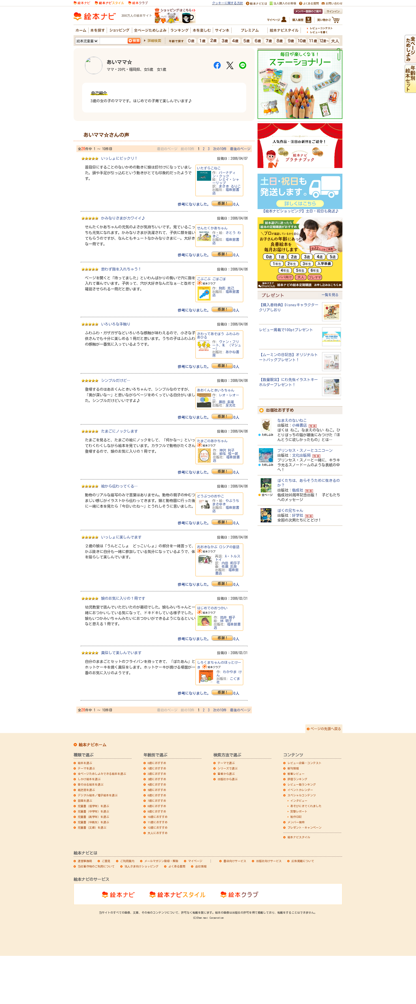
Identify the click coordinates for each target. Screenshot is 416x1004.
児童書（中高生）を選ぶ (93, 822)
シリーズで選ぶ (227, 768)
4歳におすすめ (157, 784)
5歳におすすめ (157, 789)
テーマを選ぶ (86, 768)
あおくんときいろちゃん (215, 390)
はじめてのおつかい (212, 608)
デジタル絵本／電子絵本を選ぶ (97, 795)
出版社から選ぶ (227, 779)
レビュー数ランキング (302, 784)
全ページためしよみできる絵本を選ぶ (102, 773)
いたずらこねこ (209, 168)
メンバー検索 (296, 822)
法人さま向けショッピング (141, 866)
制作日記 (296, 816)
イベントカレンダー (300, 789)
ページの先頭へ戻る (325, 728)
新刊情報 (293, 768)
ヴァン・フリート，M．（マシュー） (226, 345)
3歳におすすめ (157, 779)
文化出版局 (301, 455)
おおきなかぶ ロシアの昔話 (218, 546)
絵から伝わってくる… (119, 486)
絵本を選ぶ (85, 762)
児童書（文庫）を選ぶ (92, 827)
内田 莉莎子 (231, 563)
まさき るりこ (230, 186)
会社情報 (201, 866)
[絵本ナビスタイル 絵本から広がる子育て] (109, 2)
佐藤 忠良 (229, 566)
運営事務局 (85, 861)
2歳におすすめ (157, 773)
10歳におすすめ (158, 816)
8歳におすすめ (157, 806)
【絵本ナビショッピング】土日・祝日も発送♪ (300, 211)
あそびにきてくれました (305, 806)
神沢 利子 (227, 450)
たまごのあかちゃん (212, 441)
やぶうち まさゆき (225, 502)
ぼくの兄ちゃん (290, 510)
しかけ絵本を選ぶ (89, 779)
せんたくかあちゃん (212, 228)
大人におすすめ (158, 832)
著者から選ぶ (226, 773)
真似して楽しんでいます (121, 653)
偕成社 (297, 490)
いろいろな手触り (115, 324)
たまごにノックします (119, 431)
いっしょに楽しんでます (121, 537)
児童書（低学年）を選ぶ (93, 806)
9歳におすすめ (157, 811)
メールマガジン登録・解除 (161, 861)
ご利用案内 (127, 861)
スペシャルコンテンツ (302, 795)
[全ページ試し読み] (410, 60)
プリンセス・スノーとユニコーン (305, 450)
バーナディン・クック (224, 174)
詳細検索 (154, 40)
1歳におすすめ (157, 768)
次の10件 (220, 148)
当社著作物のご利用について (96, 866)
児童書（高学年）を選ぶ (93, 816)
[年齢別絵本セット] (410, 90)
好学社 (297, 515)
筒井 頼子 (227, 617)
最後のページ (240, 148)
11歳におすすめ (158, 822)
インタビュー (298, 800)
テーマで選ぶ (226, 762)
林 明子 (226, 620)
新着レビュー (296, 773)
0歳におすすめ (157, 762)
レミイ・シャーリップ (225, 181)
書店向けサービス (235, 861)
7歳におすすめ (157, 800)
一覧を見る (329, 294)
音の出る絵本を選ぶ (90, 784)
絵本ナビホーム (92, 745)
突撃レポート (298, 811)
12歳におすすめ (158, 827)
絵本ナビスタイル (299, 837)
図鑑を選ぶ (85, 800)
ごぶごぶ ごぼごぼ (211, 278)
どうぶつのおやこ (210, 496)
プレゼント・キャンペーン (304, 827)
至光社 (231, 405)
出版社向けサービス (269, 861)
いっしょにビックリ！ (119, 158)
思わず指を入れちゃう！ (121, 269)
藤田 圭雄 (226, 401)
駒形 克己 (226, 288)
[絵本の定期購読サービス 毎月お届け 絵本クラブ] (138, 2)
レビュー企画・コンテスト (304, 762)
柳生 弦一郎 (228, 453)
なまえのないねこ (292, 420)
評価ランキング (297, 779)
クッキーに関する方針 (227, 3)
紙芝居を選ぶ (86, 789)
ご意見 (106, 861)
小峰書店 (299, 425)
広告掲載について (302, 861)
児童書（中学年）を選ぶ (93, 811)
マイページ (195, 861)
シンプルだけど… (115, 380)
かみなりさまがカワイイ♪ (123, 218)
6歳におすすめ (157, 795)
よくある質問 (176, 866)
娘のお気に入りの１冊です (123, 598)
